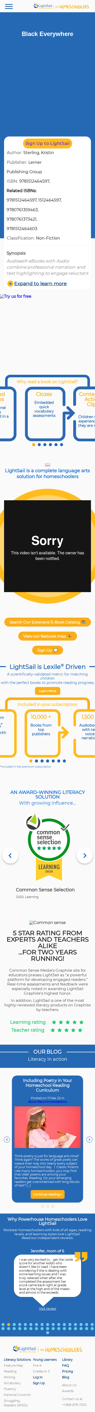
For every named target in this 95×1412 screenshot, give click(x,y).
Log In (38, 1377)
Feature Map (13, 1365)
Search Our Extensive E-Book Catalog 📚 (47, 622)
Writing (9, 1377)
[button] (33, 444)
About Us (69, 1385)
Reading (10, 1371)
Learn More (47, 691)
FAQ (65, 1365)
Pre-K (37, 1365)
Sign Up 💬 (47, 650)
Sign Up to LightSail (48, 143)
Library (67, 1359)
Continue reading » (47, 1194)
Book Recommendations (47, 1102)
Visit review (47, 1308)
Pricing (67, 1371)
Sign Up (39, 1383)
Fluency (10, 1389)
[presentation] (7, 1139)
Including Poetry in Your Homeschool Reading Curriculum (47, 1085)
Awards (68, 1391)
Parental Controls (17, 1395)
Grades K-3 (41, 1371)
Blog (65, 1377)
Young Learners (45, 1359)
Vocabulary (12, 1383)
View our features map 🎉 (47, 636)
